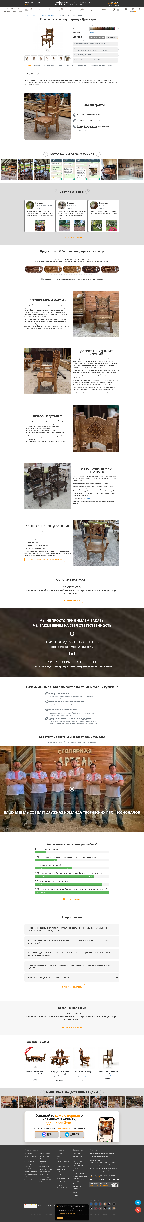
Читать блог (76, 1153)
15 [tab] (87, 275)
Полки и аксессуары (45, 1171)
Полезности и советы (79, 1184)
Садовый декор (28, 1179)
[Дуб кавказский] (91, 269)
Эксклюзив (43, 1161)
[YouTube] (100, 1208)
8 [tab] (69, 275)
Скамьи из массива (45, 1166)
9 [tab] (72, 275)
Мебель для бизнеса (63, 1166)
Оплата (59, 1156)
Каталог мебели (13, 8)
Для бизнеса (18, 11)
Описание (37, 65)
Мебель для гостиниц (46, 1164)
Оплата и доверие (78, 1173)
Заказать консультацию (97, 37)
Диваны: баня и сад (30, 1159)
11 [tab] (77, 275)
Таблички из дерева (45, 1177)
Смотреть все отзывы (73, 237)
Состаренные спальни (46, 1169)
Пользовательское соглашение (67, 1215)
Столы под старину (45, 1156)
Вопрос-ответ (70, 65)
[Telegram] (109, 1208)
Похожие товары (82, 65)
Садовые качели (29, 1161)
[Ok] (105, 1204)
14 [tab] (84, 275)
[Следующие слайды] (88, 191)
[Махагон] (110, 269)
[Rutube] (109, 1204)
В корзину (113, 37)
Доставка (59, 1159)
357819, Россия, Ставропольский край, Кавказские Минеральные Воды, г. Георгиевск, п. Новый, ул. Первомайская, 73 (104, 1164)
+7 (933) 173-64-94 (98, 1168)
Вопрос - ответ (61, 1169)
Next (118, 10)
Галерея (28, 65)
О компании (60, 1153)
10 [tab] (74, 275)
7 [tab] (67, 275)
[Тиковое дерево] (53, 269)
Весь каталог (28, 1153)
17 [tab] (92, 275)
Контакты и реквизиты (63, 1161)
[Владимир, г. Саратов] (9, 169)
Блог (58, 1171)
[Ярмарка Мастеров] (114, 1208)
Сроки (75, 1171)
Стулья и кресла (29, 1164)
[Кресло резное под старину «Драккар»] (27, 58)
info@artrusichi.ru (113, 1168)
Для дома (7, 11)
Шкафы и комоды (44, 1159)
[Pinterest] (96, 1208)
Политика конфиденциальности (68, 1213)
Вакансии (59, 1164)
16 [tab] (89, 275)
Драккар (92, 32)
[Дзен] (114, 1204)
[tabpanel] (34, 269)
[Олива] (72, 269)
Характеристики (49, 65)
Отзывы (59, 65)
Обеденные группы (30, 1156)
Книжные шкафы (29, 1184)
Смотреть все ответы (73, 987)
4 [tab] (59, 275)
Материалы (76, 1181)
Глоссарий (76, 1195)
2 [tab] (54, 275)
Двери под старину (45, 1174)
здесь (88, 498)
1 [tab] (52, 275)
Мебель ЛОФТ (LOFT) (30, 1177)
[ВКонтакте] (91, 1204)
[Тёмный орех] (34, 269)
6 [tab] (64, 275)
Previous (25, 10)
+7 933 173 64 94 (113, 2)
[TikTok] (105, 1208)
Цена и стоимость (78, 1165)
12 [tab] (79, 275)
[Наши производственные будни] (9, 1102)
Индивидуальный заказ (80, 1176)
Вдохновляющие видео (80, 1159)
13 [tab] (82, 275)
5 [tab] (62, 275)
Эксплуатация (77, 1178)
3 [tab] (57, 275)
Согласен (60, 1217)
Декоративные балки (30, 1174)
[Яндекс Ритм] (91, 1208)
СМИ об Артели (77, 1156)
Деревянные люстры (30, 1171)
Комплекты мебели (45, 1153)
